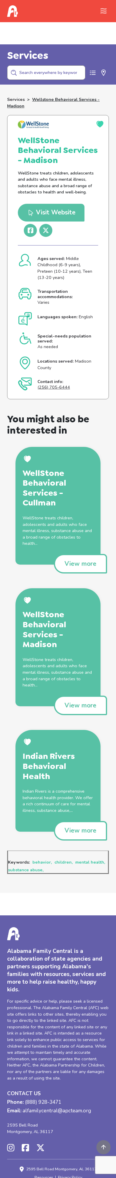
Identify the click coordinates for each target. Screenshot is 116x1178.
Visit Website (55, 212)
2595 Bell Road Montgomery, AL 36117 (30, 1128)
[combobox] (46, 72)
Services (16, 99)
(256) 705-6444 (53, 387)
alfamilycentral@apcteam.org (57, 1111)
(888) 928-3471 (43, 1102)
